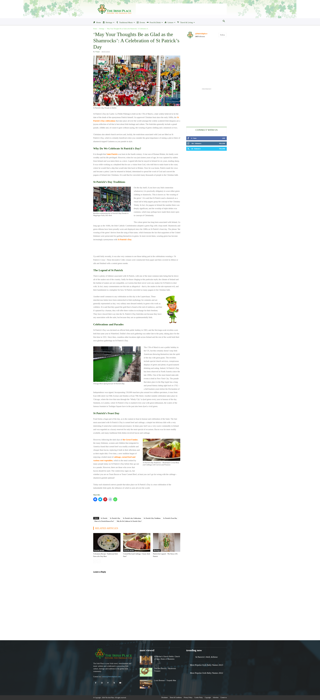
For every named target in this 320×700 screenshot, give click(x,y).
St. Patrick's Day (115, 518)
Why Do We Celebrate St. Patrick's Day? (129, 521)
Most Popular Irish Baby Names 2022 (206, 673)
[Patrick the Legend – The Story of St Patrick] (166, 542)
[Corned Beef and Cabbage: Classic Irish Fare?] (136, 542)
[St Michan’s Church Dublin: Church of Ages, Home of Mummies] (146, 660)
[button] (224, 21)
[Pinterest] (108, 683)
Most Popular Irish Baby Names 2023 (206, 665)
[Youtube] (120, 683)
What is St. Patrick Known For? (104, 521)
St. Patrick (104, 518)
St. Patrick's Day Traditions (152, 518)
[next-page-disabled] (98, 561)
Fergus (98, 51)
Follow (222, 35)
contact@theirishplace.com (111, 677)
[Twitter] (114, 683)
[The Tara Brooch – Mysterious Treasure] (146, 672)
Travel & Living (186, 22)
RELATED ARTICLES (106, 528)
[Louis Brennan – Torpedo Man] (146, 684)
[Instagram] (101, 683)
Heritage (109, 22)
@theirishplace (201, 34)
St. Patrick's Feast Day (170, 518)
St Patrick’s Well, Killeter (206, 657)
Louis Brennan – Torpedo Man (165, 680)
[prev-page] (94, 561)
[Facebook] (95, 683)
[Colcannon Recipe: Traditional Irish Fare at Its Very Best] (106, 542)
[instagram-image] (192, 47)
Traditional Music (126, 22)
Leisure (170, 22)
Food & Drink (155, 22)
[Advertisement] (181, 9)
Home (98, 22)
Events (142, 22)
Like (223, 138)
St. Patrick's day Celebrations (132, 518)
